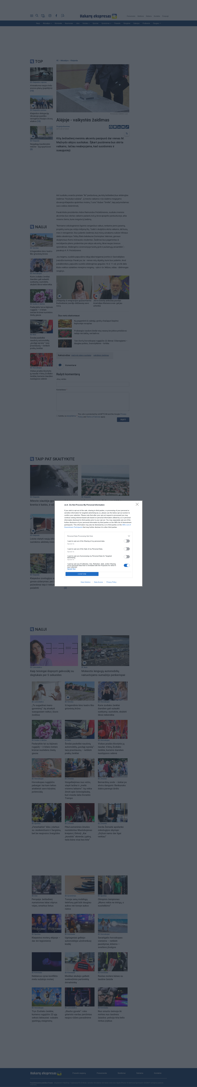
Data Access (98, 582)
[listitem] (98, 536)
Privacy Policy (111, 582)
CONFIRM (82, 574)
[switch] (127, 541)
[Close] (138, 505)
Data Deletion (86, 582)
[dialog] (98, 543)
